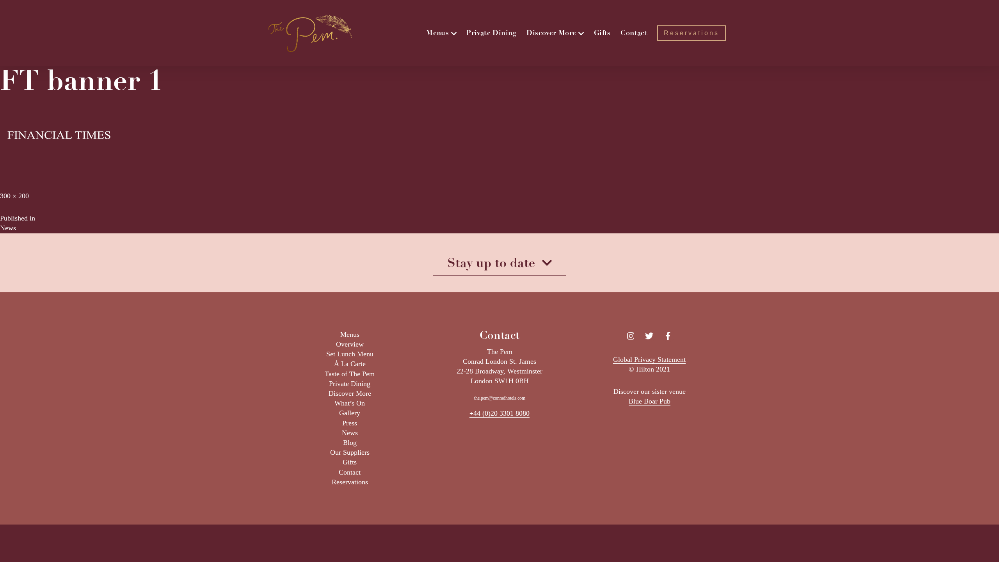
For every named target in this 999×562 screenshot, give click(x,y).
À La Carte (350, 364)
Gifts (350, 462)
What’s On (349, 403)
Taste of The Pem (350, 374)
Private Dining (349, 384)
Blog (350, 442)
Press (349, 423)
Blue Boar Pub (649, 401)
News (350, 433)
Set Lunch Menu (349, 354)
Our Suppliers (350, 452)
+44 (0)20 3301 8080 (499, 413)
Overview (350, 344)
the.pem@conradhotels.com (499, 398)
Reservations (350, 482)
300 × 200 (14, 196)
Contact (350, 472)
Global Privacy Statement (649, 359)
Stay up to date (494, 262)
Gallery (349, 413)
